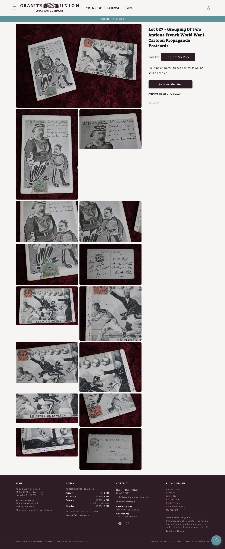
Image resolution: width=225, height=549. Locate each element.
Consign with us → (175, 531)
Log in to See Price (178, 57)
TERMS (129, 7)
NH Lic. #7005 (133, 509)
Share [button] (156, 102)
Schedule (171, 492)
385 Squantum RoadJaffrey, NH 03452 (27, 505)
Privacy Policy (176, 541)
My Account (172, 509)
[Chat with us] (216, 540)
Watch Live (171, 496)
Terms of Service (158, 541)
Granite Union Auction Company (38, 541)
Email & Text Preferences (197, 541)
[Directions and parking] (42, 493)
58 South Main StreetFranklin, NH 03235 (27, 494)
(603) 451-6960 (127, 490)
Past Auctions (173, 499)
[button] (16, 8)
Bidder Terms (172, 502)
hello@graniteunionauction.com (132, 497)
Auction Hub (172, 489)
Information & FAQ (175, 506)
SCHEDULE (113, 7)
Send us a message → (126, 501)
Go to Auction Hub (170, 84)
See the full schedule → (77, 515)
